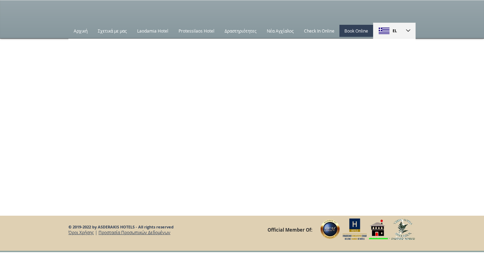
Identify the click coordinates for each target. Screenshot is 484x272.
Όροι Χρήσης (81, 232)
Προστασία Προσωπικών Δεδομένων (134, 232)
